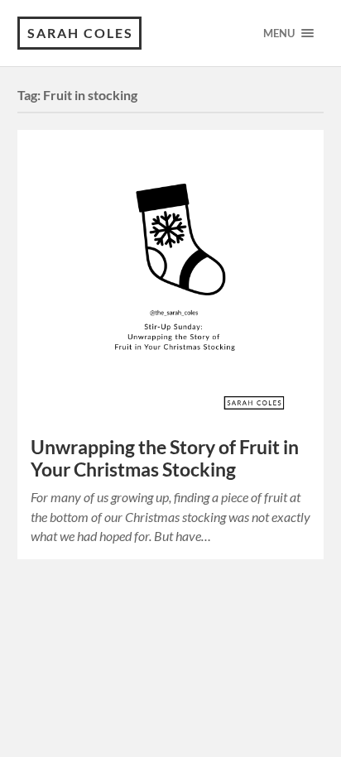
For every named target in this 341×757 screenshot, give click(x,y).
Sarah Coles (80, 33)
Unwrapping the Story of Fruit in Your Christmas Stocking (165, 458)
